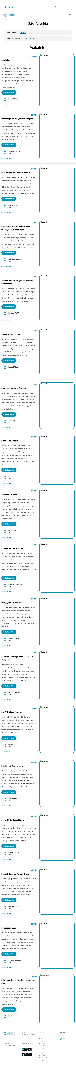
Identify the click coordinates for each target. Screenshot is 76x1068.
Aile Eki (3, 106)
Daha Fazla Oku (8, 92)
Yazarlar (43, 1055)
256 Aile (34, 56)
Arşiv (42, 1053)
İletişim (43, 1060)
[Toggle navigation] (70, 15)
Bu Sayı (43, 1043)
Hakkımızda (44, 1058)
